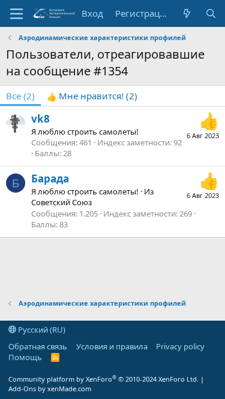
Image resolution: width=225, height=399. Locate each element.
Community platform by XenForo (103, 378)
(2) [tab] (20, 96)
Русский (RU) (40, 329)
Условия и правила (112, 346)
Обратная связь (37, 346)
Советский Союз (61, 202)
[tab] (92, 96)
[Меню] (16, 14)
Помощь (25, 357)
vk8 (40, 119)
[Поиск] (211, 13)
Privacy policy (180, 346)
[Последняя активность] (187, 13)
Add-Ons (22, 388)
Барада (50, 178)
